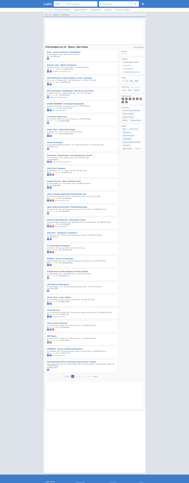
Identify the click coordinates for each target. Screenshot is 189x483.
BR (46, 15)
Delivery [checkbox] (125, 120)
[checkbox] (131, 62)
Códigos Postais (95, 10)
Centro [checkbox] (124, 129)
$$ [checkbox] (127, 81)
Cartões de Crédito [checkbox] (128, 114)
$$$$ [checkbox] (136, 81)
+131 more (138, 148)
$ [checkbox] (123, 81)
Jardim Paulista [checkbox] (127, 148)
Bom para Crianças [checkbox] (128, 117)
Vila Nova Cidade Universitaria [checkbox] (131, 142)
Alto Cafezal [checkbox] (126, 145)
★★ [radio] (124, 90)
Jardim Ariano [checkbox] (127, 132)
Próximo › (96, 376)
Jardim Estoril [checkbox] (134, 129)
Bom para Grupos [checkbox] (136, 120)
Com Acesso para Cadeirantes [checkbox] (131, 110)
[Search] (135, 4)
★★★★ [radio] (136, 90)
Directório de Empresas (62, 10)
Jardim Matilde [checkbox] (127, 139)
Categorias (108, 10)
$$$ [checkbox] (131, 81)
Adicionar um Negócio (122, 10)
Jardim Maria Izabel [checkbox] (128, 135)
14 (50, 15)
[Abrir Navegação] (142, 4)
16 (89, 376)
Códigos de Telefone (80, 10)
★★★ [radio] (130, 90)
